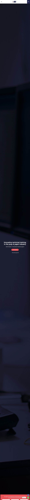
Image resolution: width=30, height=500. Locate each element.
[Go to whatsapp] (28, 498)
